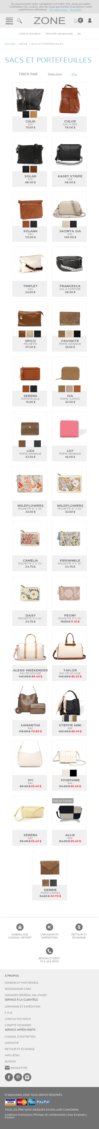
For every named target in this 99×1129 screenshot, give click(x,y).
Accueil (10, 44)
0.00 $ (78, 20)
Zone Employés (77, 1114)
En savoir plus (59, 9)
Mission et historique (21, 982)
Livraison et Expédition (49, 936)
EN (78, 34)
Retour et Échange (20, 1049)
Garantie (12, 1042)
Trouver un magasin (59, 34)
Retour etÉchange (79, 936)
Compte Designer (18, 1025)
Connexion (89, 20)
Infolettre (19, 1067)
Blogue (10, 1061)
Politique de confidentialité (50, 1114)
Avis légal (12, 1055)
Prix (74, 74)
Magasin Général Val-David (26, 995)
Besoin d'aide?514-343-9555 (49, 960)
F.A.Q (8, 1012)
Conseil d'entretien (20, 1036)
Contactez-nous (30, 34)
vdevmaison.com (18, 988)
